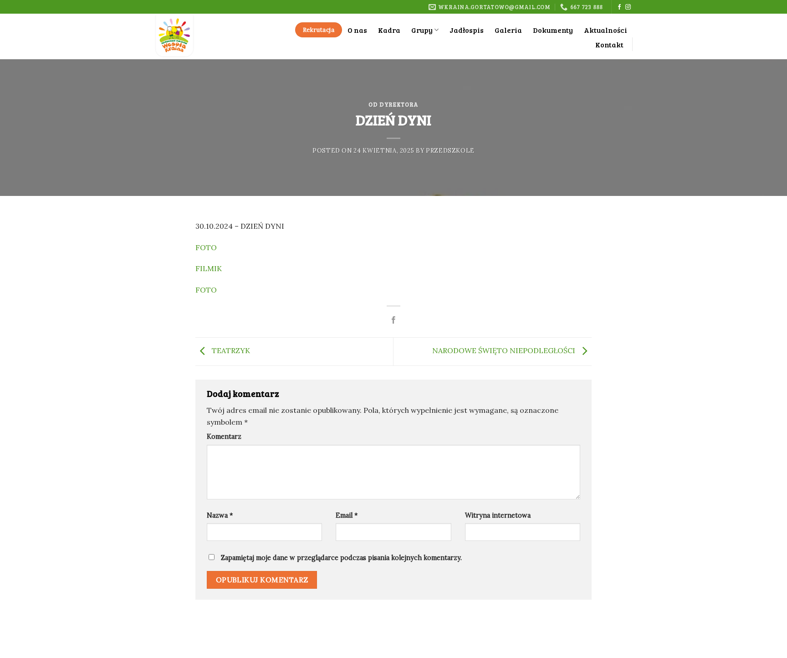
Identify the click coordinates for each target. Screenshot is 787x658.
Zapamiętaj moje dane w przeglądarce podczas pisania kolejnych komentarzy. (341, 558)
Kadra (389, 30)
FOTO (206, 247)
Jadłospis (467, 30)
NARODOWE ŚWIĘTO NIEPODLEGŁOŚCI (504, 350)
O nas (357, 30)
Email (347, 515)
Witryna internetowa (498, 515)
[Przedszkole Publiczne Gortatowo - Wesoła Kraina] (203, 36)
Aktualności (605, 30)
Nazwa (220, 515)
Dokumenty (553, 30)
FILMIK (209, 268)
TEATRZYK (230, 350)
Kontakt (609, 44)
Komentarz (224, 436)
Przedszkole (450, 150)
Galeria (508, 30)
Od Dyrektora (393, 104)
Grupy (422, 30)
